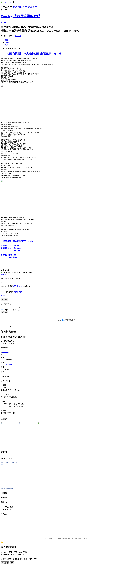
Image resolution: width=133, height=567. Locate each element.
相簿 (6, 40)
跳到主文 (4, 22)
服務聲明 (86, 538)
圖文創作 (18, 36)
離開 (12, 563)
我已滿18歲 (5, 563)
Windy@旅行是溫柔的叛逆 (20, 16)
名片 (6, 45)
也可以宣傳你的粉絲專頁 (7, 488)
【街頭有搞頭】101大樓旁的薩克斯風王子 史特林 (33, 53)
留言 (20, 286)
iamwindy (4, 274)
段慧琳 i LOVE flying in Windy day (9, 462)
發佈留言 (4, 312)
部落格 (7, 42)
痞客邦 (15, 286)
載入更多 (4, 299)
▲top (3, 295)
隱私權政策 (78, 538)
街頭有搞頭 (18, 292)
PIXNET (51, 538)
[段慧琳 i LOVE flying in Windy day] (7, 486)
